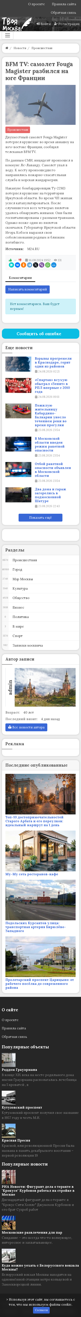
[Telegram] (29, 265)
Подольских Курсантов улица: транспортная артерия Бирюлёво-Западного (35, 927)
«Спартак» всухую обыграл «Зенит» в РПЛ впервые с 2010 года (52, 386)
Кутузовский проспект (22, 1107)
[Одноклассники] (23, 265)
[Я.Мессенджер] (11, 265)
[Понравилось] (10, 260)
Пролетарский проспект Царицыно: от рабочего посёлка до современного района (39, 984)
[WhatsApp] (47, 265)
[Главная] (6, 48)
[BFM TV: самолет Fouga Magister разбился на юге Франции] (40, 105)
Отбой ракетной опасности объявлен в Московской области (53, 470)
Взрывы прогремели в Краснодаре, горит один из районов (53, 362)
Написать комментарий (27, 289)
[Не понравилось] (20, 260)
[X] (35, 265)
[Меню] (7, 35)
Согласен (41, 1310)
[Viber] (41, 265)
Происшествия (17, 130)
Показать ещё (40, 517)
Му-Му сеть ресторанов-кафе (31, 874)
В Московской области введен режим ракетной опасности (50, 444)
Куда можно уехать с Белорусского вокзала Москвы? (40, 1267)
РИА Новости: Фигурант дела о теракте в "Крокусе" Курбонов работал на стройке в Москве (38, 1191)
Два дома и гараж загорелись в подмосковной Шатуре (50, 495)
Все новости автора (27, 727)
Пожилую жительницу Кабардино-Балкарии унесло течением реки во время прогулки (51, 415)
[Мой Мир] (53, 265)
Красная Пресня (16, 1140)
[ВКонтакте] (17, 265)
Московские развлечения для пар (32, 1232)
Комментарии (20, 278)
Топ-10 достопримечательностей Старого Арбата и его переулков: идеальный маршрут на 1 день (34, 821)
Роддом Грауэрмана (19, 1070)
